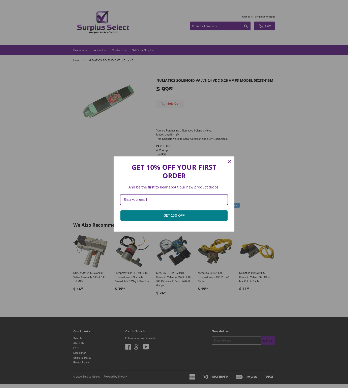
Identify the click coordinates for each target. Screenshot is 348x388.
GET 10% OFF (174, 215)
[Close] (229, 161)
